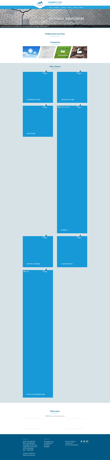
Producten (56, 7)
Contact (81, 7)
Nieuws (70, 7)
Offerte (75, 7)
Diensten (63, 7)
